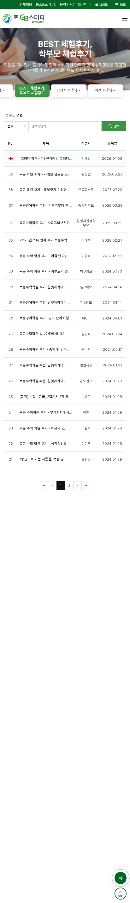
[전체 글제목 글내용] (16, 126)
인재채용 (26, 4)
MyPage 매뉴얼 (47, 4)
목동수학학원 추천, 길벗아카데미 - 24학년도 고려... (57, 381)
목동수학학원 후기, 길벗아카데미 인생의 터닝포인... (56, 287)
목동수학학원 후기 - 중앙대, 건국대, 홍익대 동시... (56, 350)
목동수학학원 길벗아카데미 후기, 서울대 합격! (53, 334)
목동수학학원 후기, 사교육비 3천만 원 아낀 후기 (54, 223)
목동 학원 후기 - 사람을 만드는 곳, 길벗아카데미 (54, 174)
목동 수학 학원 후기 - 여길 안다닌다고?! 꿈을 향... (55, 256)
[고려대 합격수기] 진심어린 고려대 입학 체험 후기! (56, 159)
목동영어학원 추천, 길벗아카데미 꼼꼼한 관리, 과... (56, 303)
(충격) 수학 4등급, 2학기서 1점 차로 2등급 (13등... (57, 397)
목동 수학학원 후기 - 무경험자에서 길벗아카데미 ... (57, 413)
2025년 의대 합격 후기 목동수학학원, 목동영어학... (57, 240)
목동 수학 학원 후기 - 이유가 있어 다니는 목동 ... (54, 428)
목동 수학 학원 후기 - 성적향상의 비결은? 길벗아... (56, 444)
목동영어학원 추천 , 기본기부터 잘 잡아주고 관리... (56, 206)
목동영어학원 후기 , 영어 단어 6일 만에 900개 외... (58, 318)
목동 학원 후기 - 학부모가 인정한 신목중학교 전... (56, 190)
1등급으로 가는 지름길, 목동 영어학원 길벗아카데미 (56, 459)
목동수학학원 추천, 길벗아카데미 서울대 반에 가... (56, 365)
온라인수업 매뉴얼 (73, 4)
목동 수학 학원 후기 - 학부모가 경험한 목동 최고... (56, 271)
